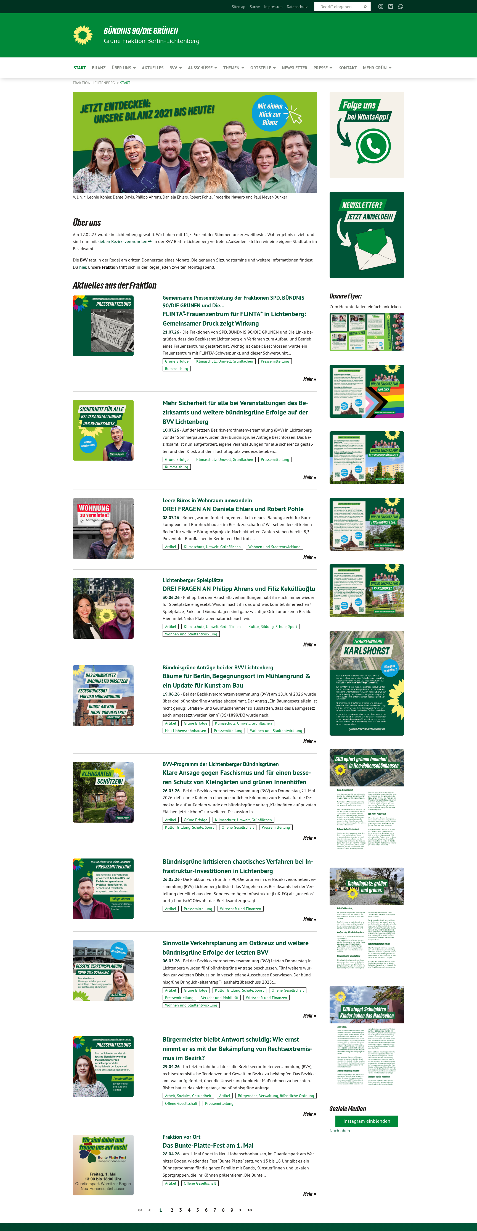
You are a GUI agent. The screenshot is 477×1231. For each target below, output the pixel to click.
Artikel (170, 546)
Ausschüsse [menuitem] (200, 68)
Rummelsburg (176, 368)
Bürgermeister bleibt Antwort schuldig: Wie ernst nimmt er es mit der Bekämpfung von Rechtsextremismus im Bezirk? (237, 1048)
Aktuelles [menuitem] (152, 68)
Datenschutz (297, 6)
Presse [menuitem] (321, 68)
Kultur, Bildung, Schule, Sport (272, 626)
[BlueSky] (390, 6)
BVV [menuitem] (173, 68)
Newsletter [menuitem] (295, 68)
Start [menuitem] (80, 68)
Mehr (308, 379)
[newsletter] (367, 235)
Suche (255, 6)
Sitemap (238, 6)
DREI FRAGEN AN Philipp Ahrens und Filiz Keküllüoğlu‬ (239, 588)
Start (125, 82)
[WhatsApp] (401, 6)
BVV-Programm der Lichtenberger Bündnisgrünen (221, 764)
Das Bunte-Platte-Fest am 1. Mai (208, 1145)
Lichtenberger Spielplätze (193, 580)
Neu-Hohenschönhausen (185, 730)
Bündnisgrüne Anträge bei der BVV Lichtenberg (218, 667)
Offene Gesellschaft (238, 827)
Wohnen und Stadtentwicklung (274, 546)
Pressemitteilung (275, 361)
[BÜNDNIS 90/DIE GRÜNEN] (83, 35)
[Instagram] (380, 6)
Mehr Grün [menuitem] (375, 68)
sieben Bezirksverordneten (122, 241)
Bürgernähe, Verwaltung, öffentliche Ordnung (276, 1095)
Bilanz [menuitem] (99, 68)
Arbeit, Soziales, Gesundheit (188, 1095)
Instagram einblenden (366, 1121)
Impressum (273, 6)
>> (249, 1210)
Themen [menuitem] (231, 68)
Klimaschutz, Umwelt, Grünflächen (224, 361)
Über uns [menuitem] (121, 68)
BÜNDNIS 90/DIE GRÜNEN (141, 31)
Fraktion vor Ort (181, 1136)
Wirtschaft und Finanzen (240, 908)
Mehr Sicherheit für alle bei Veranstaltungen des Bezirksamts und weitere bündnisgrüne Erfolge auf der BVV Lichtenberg (235, 412)
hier (82, 267)
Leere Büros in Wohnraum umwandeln (207, 500)
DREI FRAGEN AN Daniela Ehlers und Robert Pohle (233, 508)
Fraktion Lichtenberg (94, 82)
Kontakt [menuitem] (347, 68)
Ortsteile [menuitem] (260, 68)
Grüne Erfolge (177, 361)
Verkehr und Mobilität (219, 997)
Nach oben (340, 1130)
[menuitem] (238, 6)
